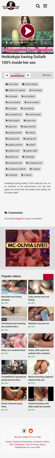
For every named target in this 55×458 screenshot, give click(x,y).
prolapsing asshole (17, 169)
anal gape (12, 96)
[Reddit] (31, 431)
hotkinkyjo (29, 157)
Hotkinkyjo (37, 90)
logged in (20, 218)
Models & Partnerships (22, 442)
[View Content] (11, 6)
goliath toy (13, 157)
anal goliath (29, 96)
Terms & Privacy (32, 444)
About (42, 444)
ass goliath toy (15, 114)
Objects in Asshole (16, 90)
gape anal (30, 120)
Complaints (19, 444)
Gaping (31, 132)
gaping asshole (15, 145)
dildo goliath (14, 120)
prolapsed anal (15, 163)
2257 (11, 444)
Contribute (37, 442)
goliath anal (13, 151)
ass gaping (28, 108)
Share (48, 75)
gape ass (12, 126)
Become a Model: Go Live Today (27, 437)
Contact (9, 442)
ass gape (12, 108)
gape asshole (29, 126)
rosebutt (27, 175)
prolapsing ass (35, 163)
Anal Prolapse (31, 84)
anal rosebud (14, 102)
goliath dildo (31, 151)
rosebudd (12, 175)
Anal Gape (13, 84)
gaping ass (31, 139)
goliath (32, 145)
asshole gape (34, 114)
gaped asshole (15, 132)
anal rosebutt (33, 102)
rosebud (36, 169)
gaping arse (13, 139)
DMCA (46, 442)
